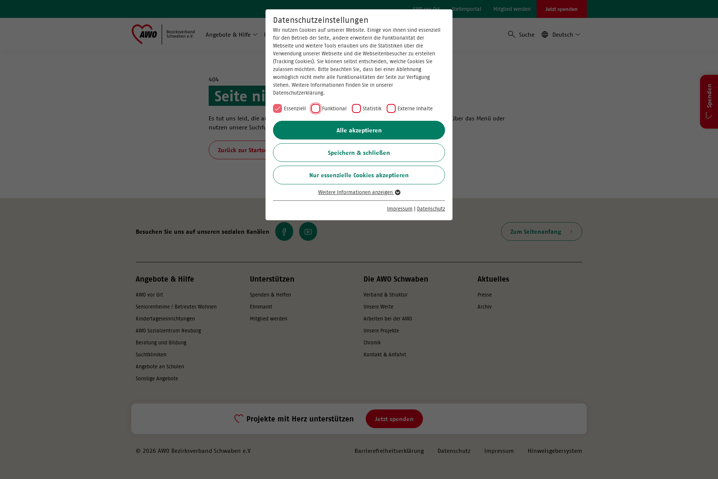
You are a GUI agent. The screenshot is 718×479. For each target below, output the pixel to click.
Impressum (399, 209)
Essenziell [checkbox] (295, 108)
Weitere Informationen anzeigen (356, 192)
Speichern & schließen (359, 152)
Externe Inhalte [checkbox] (415, 108)
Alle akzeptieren (359, 130)
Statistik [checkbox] (372, 108)
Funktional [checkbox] (334, 108)
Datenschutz (431, 209)
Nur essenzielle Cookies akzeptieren (359, 175)
